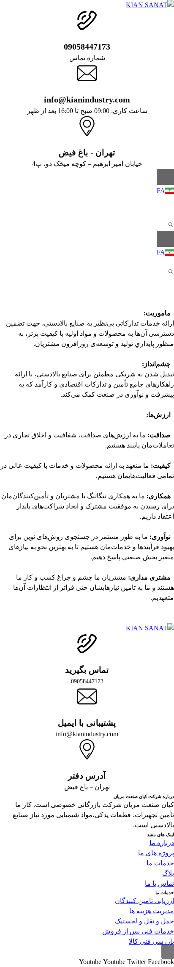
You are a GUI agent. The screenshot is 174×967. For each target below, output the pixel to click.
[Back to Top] (167, 951)
